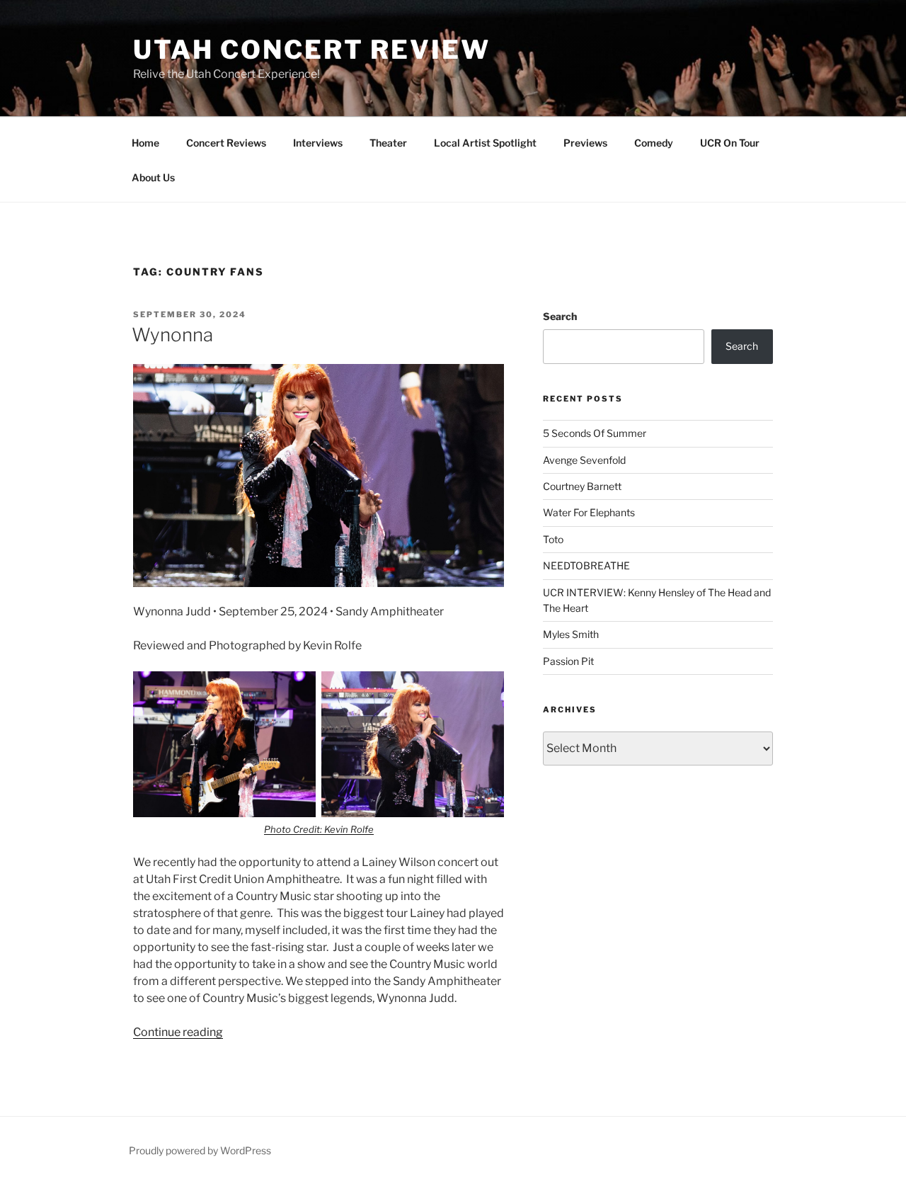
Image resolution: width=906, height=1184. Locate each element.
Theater (388, 143)
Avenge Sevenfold (584, 460)
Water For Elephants (589, 512)
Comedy (653, 143)
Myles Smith (571, 634)
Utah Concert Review (312, 49)
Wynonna (172, 335)
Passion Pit (568, 661)
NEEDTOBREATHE (586, 565)
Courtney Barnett (582, 486)
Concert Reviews (226, 143)
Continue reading (178, 1032)
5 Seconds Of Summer (594, 433)
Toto (553, 539)
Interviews (318, 143)
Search (560, 316)
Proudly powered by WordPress (200, 1150)
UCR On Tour (729, 143)
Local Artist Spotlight (485, 143)
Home (145, 143)
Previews (585, 143)
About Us (153, 177)
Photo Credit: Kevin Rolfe (319, 829)
